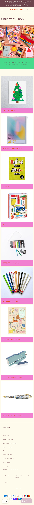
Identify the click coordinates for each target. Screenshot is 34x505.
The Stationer (14, 501)
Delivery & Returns (8, 447)
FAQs (4, 451)
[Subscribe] (29, 482)
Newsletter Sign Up (8, 454)
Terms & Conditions (8, 458)
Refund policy (7, 466)
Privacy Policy (6, 462)
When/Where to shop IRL (10, 443)
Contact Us (6, 435)
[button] (2, 9)
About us (5, 432)
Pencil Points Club (8, 439)
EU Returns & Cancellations (10, 470)
